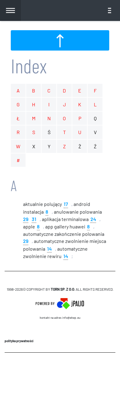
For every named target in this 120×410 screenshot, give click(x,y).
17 (66, 203)
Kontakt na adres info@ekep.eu (60, 317)
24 (93, 218)
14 (49, 248)
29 (25, 218)
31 (34, 218)
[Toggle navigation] (109, 10)
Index (29, 65)
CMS (60, 370)
